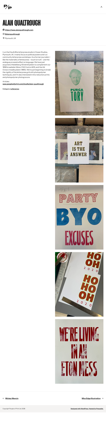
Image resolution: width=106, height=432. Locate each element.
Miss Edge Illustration (91, 398)
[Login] (101, 7)
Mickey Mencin (11, 398)
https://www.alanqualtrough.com (19, 30)
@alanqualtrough (12, 34)
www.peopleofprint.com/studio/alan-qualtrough (23, 84)
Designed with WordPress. (80, 408)
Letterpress (14, 89)
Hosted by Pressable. (96, 408)
